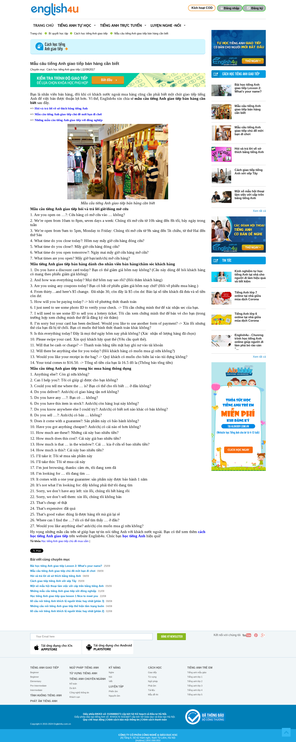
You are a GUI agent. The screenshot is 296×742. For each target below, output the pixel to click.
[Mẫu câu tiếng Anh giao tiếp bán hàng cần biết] (221, 111)
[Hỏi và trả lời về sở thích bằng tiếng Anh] (221, 154)
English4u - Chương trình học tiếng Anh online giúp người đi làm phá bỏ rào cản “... (249, 341)
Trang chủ (43, 26)
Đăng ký (257, 8)
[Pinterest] (256, 635)
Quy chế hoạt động (93, 719)
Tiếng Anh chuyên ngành (87, 678)
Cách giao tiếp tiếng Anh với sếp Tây (249, 171)
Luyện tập (116, 686)
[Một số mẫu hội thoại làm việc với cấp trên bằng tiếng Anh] (221, 197)
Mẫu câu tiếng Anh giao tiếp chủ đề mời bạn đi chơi (249, 131)
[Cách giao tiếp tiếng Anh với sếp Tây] (221, 175)
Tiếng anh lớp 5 (194, 694)
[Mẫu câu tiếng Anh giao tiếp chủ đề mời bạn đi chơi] (221, 133)
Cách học (155, 667)
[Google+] (263, 635)
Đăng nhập (231, 8)
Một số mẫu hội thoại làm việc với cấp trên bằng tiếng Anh (249, 194)
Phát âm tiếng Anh (43, 701)
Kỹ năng (115, 667)
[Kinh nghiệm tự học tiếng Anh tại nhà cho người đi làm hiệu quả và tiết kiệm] (221, 276)
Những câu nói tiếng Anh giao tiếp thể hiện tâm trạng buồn (67, 606)
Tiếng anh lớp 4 (194, 690)
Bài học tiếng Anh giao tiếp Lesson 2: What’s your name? (248, 88)
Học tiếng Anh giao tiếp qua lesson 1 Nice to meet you (64, 596)
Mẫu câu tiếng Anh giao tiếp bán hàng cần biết (248, 109)
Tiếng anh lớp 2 (194, 681)
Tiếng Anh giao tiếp (44, 667)
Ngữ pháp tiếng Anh (84, 667)
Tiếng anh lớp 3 (194, 685)
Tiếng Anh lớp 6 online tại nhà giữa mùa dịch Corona (248, 317)
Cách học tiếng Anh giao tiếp (91, 33)
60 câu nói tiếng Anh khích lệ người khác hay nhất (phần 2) (67, 611)
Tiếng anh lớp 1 (194, 677)
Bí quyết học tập (58, 33)
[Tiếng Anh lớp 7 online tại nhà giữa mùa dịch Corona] (221, 298)
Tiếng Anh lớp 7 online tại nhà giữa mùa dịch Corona (248, 296)
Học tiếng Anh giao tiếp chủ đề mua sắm (65, 541)
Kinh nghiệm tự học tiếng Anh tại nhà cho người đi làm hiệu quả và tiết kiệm (250, 276)
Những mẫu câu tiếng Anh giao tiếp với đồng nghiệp (68, 120)
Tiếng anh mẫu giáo (196, 672)
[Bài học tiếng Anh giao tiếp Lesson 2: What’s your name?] (221, 90)
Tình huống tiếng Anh (46, 695)
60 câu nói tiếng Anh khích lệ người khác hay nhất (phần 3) (67, 601)
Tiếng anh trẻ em (199, 667)
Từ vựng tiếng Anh (83, 673)
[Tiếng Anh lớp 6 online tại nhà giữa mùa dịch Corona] (221, 319)
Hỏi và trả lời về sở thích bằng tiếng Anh (249, 150)
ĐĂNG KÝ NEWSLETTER (172, 636)
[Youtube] (246, 635)
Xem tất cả (259, 210)
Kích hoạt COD (202, 7)
